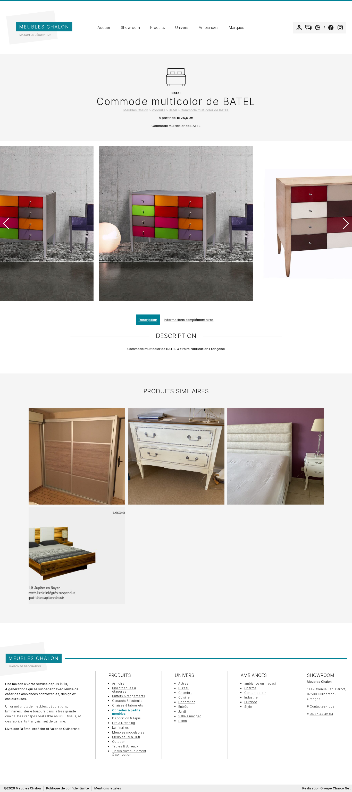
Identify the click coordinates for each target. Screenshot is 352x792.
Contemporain (255, 693)
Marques (236, 27)
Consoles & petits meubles (126, 712)
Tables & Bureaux (125, 746)
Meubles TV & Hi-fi (126, 737)
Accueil (104, 27)
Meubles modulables (128, 732)
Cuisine (184, 697)
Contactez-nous (322, 706)
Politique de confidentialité (67, 788)
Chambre (185, 693)
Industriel (251, 697)
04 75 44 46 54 (321, 714)
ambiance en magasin (261, 683)
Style (248, 707)
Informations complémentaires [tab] (189, 320)
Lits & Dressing (123, 723)
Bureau (183, 688)
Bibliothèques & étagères (124, 689)
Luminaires (120, 727)
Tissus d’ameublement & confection (129, 752)
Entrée (183, 707)
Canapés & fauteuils (127, 701)
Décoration (186, 702)
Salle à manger (189, 716)
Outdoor (118, 742)
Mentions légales (107, 788)
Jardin (183, 711)
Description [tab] (148, 320)
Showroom (130, 27)
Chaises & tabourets (127, 705)
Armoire (118, 683)
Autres (183, 683)
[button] (345, 223)
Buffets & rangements (128, 696)
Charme (250, 688)
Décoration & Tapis (126, 718)
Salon (182, 721)
